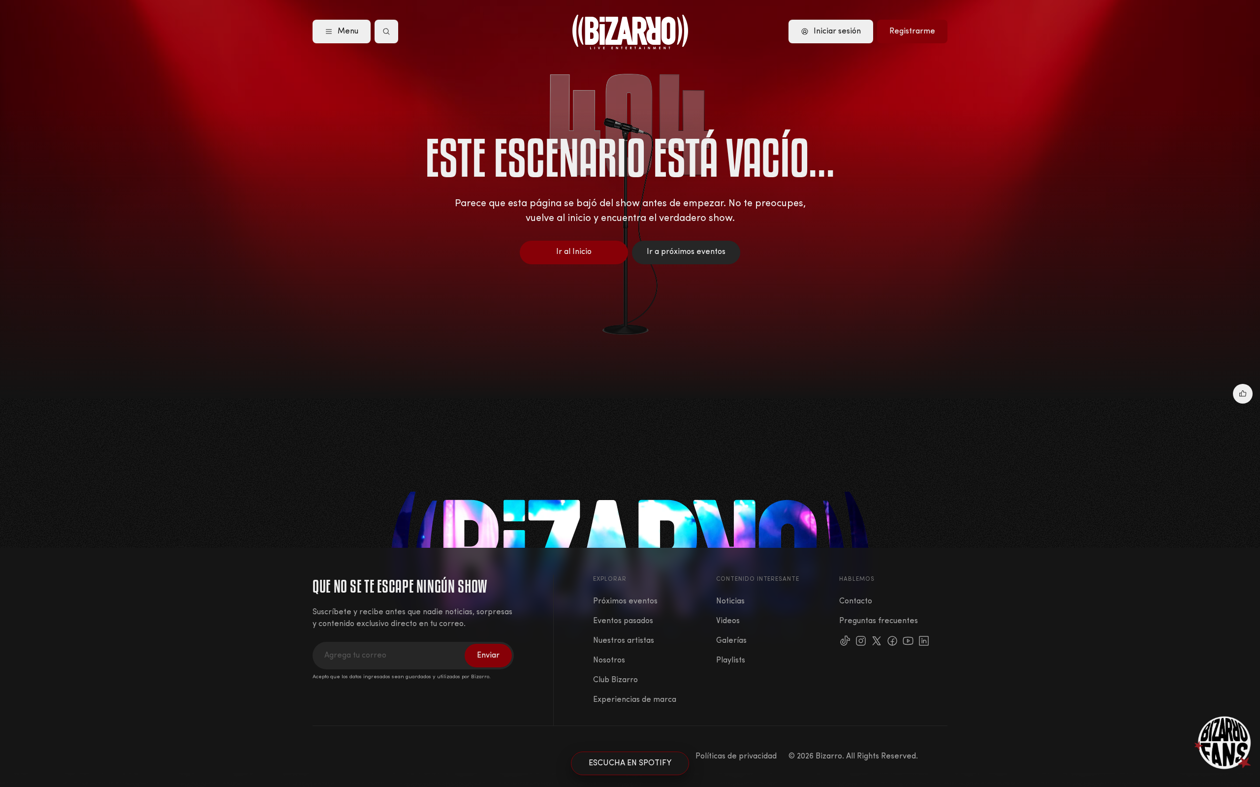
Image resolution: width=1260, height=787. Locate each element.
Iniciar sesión (837, 31)
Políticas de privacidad (736, 756)
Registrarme (912, 31)
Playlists (730, 660)
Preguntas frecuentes (878, 621)
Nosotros (609, 660)
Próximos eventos (625, 601)
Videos (728, 621)
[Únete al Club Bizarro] (1223, 742)
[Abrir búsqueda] (386, 31)
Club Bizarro (615, 680)
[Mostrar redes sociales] (1243, 394)
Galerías (731, 641)
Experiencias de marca (634, 700)
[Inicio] (630, 32)
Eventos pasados (623, 621)
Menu (348, 31)
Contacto (855, 601)
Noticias (730, 601)
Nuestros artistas (623, 641)
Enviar (488, 656)
